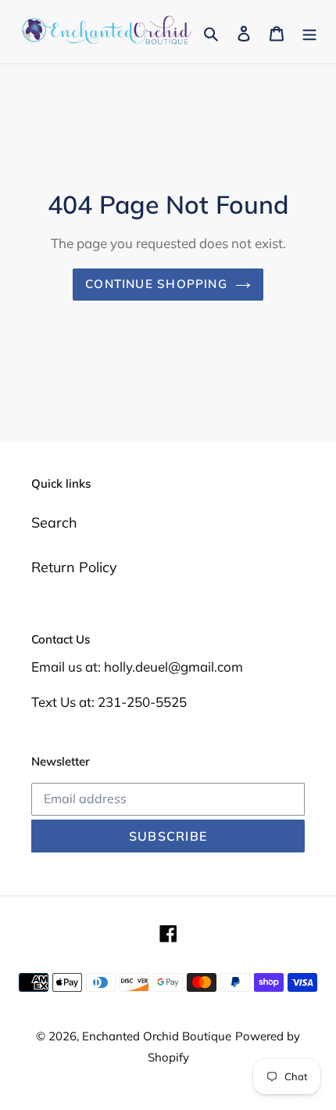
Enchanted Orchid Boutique (156, 1036)
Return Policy (74, 567)
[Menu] (309, 31)
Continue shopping (156, 283)
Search (54, 523)
